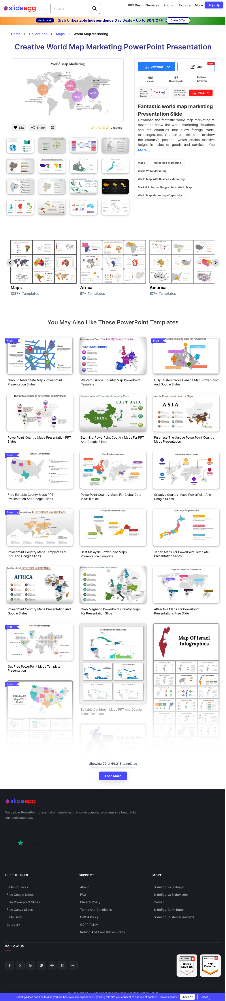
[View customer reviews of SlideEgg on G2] (210, 965)
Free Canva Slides (20, 909)
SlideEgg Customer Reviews (174, 917)
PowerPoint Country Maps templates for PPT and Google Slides (37, 554)
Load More (113, 776)
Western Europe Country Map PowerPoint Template (110, 382)
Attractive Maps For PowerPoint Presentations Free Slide (177, 611)
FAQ (83, 894)
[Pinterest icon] (52, 127)
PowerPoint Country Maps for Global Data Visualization (111, 497)
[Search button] (94, 8)
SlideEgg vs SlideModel (171, 894)
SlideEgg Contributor (169, 909)
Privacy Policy (90, 902)
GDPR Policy (89, 924)
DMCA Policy (89, 917)
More (199, 5)
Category (13, 924)
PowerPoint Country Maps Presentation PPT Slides (39, 439)
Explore (184, 5)
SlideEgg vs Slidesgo (169, 887)
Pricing (169, 5)
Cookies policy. (168, 997)
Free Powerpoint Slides (23, 902)
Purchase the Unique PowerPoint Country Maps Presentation (184, 439)
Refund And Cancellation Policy (102, 932)
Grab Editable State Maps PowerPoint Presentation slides (35, 382)
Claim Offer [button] (178, 20)
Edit (205, 65)
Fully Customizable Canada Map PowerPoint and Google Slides (186, 382)
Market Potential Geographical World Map (165, 187)
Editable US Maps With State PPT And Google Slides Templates (35, 752)
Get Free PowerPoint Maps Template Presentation (34, 668)
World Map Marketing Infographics (160, 195)
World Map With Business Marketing (161, 179)
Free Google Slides (20, 894)
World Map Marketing (167, 162)
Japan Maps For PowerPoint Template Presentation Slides (181, 554)
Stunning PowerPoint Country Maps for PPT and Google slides (112, 439)
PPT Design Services (143, 5)
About (84, 887)
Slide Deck (14, 917)
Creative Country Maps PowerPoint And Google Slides (182, 497)
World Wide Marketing (152, 171)
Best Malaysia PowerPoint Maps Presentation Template (104, 554)
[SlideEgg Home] (113, 801)
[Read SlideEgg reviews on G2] (187, 965)
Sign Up (214, 5)
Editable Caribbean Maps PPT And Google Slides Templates (111, 712)
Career (159, 902)
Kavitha (202, 81)
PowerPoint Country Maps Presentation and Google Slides (39, 611)
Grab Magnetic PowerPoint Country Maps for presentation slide (111, 611)
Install (201, 92)
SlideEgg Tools (17, 887)
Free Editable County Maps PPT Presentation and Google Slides (31, 497)
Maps (141, 162)
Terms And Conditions (96, 909)
